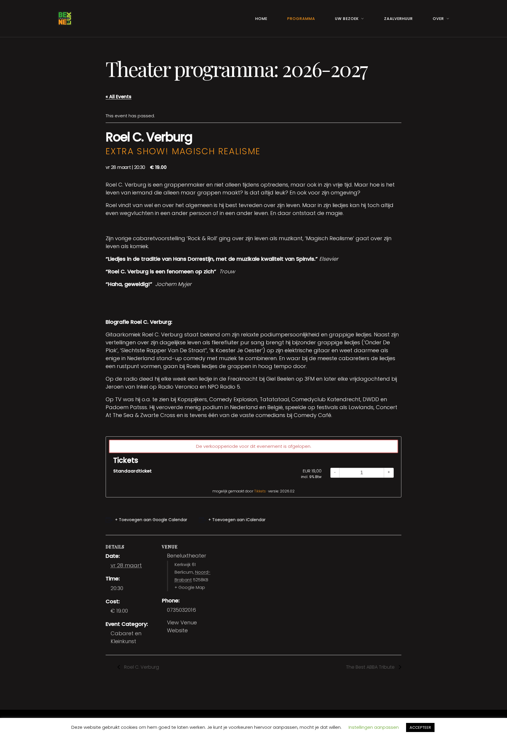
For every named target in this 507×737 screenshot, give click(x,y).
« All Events (118, 96)
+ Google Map (190, 587)
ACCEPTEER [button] (420, 727)
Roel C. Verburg (141, 667)
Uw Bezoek (347, 18)
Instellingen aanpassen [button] (374, 727)
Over (438, 18)
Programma (301, 18)
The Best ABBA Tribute (371, 667)
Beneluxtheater (186, 555)
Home (261, 18)
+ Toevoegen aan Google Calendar (151, 520)
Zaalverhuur (398, 18)
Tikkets (260, 491)
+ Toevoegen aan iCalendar (237, 520)
